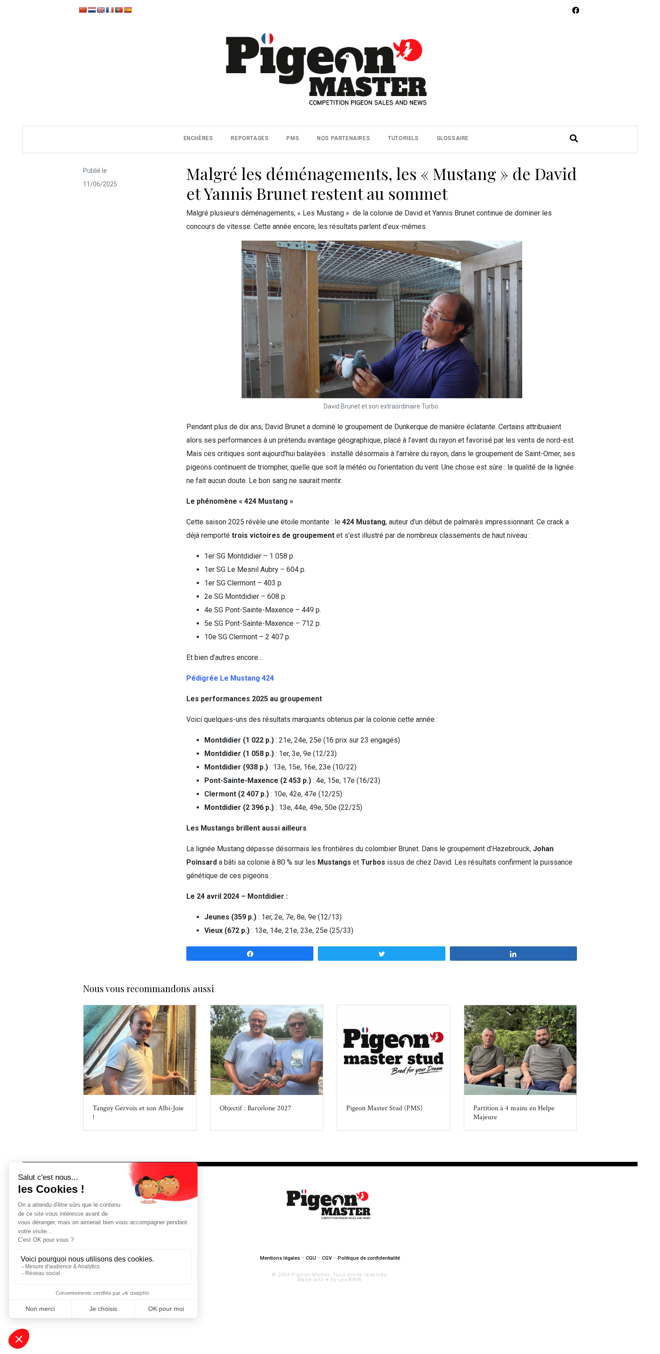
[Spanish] (127, 9)
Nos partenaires (343, 138)
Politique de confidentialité (369, 1258)
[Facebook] (575, 10)
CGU (311, 1258)
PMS (292, 138)
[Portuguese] (118, 9)
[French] (110, 9)
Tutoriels (403, 138)
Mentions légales (280, 1258)
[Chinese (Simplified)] (83, 9)
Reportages (249, 138)
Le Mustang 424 (247, 678)
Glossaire (453, 138)
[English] (101, 9)
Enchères (198, 138)
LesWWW (349, 1280)
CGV (327, 1258)
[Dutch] (92, 9)
